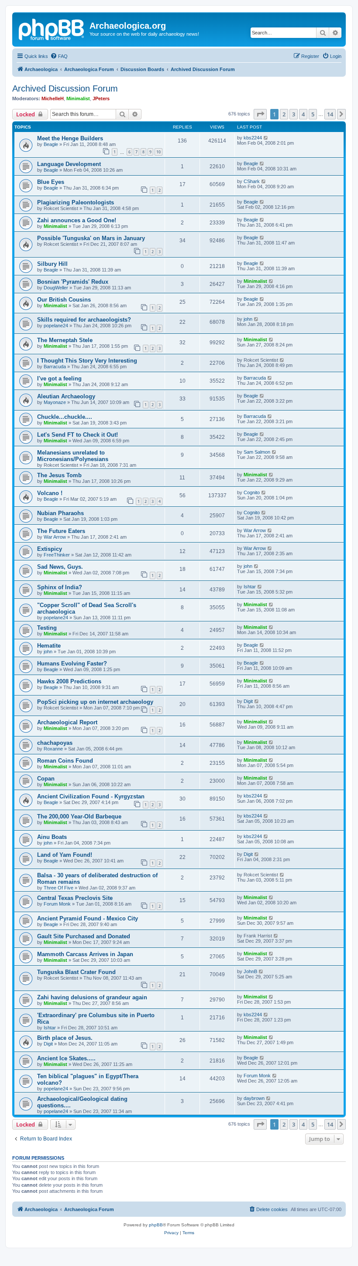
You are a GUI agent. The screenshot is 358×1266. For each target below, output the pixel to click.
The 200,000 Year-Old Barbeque (79, 816)
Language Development (69, 164)
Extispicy (49, 549)
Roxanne (53, 748)
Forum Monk (57, 903)
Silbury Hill (52, 264)
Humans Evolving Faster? (72, 663)
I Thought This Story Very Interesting (87, 360)
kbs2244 (253, 137)
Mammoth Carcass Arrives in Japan (85, 954)
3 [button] (293, 114)
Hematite (49, 645)
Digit (248, 701)
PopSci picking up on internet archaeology (95, 702)
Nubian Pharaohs (60, 513)
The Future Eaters (61, 531)
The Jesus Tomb (59, 475)
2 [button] (284, 114)
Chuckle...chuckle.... (64, 417)
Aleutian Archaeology (66, 396)
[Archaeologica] (52, 28)
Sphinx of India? (59, 587)
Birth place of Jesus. (65, 1038)
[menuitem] (59, 56)
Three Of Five (58, 887)
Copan (46, 778)
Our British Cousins (64, 299)
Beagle (51, 144)
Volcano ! (49, 493)
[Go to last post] (266, 137)
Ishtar (250, 586)
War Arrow (55, 537)
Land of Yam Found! (64, 855)
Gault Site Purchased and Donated (83, 936)
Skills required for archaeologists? (84, 319)
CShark (252, 181)
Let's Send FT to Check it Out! (77, 434)
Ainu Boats (52, 837)
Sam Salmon (257, 452)
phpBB (156, 1224)
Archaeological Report (67, 722)
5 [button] (312, 114)
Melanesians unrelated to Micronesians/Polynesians (72, 455)
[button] (260, 114)
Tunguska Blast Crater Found (76, 972)
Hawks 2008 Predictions (69, 681)
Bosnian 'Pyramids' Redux (72, 281)
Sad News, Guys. (60, 566)
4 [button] (303, 114)
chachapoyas (54, 743)
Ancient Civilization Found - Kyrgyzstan (91, 796)
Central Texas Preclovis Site (75, 898)
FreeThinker (57, 554)
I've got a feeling (59, 378)
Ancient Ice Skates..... (66, 1058)
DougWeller (56, 287)
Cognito (252, 492)
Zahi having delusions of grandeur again (92, 997)
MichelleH (52, 98)
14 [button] (330, 114)
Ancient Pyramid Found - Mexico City (87, 918)
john (248, 319)
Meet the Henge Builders (70, 138)
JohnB (250, 971)
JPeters (101, 98)
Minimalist (78, 98)
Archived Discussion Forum (65, 88)
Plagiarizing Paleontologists (75, 202)
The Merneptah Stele (65, 340)
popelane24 (56, 325)
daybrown (254, 1098)
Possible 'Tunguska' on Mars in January (91, 238)
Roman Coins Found (65, 760)
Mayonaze (55, 402)
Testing (47, 628)
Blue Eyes (50, 182)
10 (158, 152)
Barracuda (55, 366)
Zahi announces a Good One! (76, 220)
